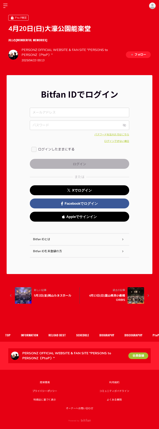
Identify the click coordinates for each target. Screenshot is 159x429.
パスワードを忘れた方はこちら (111, 134)
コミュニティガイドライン (114, 391)
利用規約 (114, 382)
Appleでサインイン (81, 217)
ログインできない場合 (116, 141)
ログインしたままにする (56, 149)
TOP (8, 335)
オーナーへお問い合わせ (79, 408)
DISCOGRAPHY (133, 335)
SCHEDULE (82, 335)
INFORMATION (29, 335)
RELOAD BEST (57, 335)
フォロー (140, 55)
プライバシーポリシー (44, 391)
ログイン (152, 5)
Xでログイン (82, 190)
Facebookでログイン (81, 204)
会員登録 (138, 356)
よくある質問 (114, 399)
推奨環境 (45, 382)
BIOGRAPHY (106, 335)
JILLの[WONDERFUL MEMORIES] (27, 40)
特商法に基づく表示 (45, 399)
